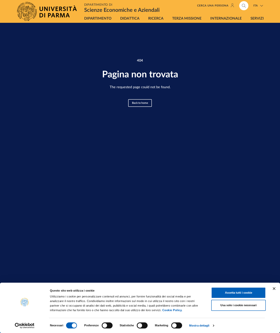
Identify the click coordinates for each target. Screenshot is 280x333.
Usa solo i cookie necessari (238, 305)
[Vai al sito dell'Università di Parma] (48, 11)
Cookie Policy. (172, 310)
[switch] (107, 325)
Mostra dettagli (199, 325)
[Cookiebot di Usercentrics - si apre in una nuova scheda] (24, 325)
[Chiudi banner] (274, 288)
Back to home (140, 103)
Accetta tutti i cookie (238, 292)
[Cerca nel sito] (243, 5)
